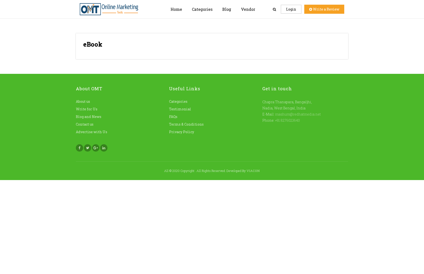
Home (176, 9)
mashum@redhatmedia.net (298, 114)
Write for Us (86, 109)
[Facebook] (79, 148)
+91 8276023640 (287, 120)
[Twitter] (87, 148)
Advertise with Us (91, 132)
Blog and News (88, 116)
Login (291, 9)
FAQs (173, 116)
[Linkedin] (103, 148)
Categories (202, 9)
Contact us (84, 124)
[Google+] (95, 148)
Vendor (248, 9)
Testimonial (180, 109)
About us (83, 101)
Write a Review (325, 9)
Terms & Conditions (186, 124)
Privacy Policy (181, 132)
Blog (226, 9)
